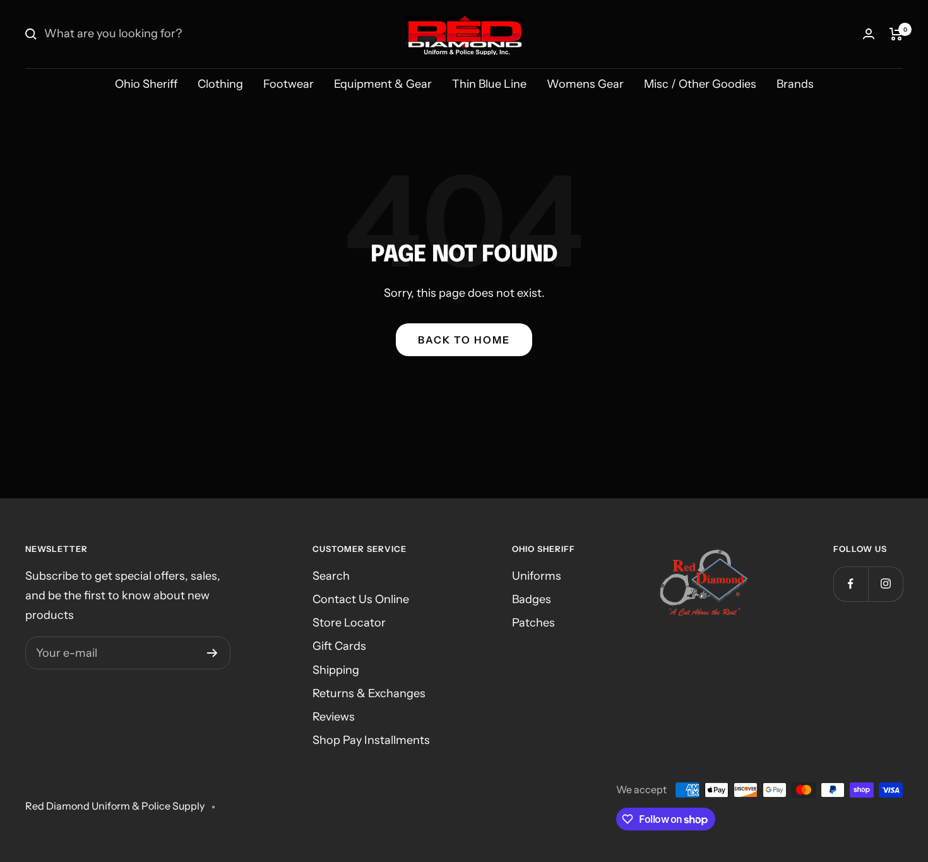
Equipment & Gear (383, 84)
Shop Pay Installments (371, 740)
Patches (533, 623)
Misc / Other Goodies (700, 84)
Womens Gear (585, 84)
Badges (531, 599)
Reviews (333, 717)
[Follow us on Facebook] (850, 583)
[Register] (212, 653)
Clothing (220, 84)
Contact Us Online (360, 599)
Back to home (464, 339)
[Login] (868, 33)
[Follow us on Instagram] (885, 583)
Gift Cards (339, 646)
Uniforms (536, 576)
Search (331, 576)
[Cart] (896, 34)
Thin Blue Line (489, 84)
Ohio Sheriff (146, 84)
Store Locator (349, 623)
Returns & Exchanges (368, 693)
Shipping (335, 670)
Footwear (288, 84)
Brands (795, 84)
